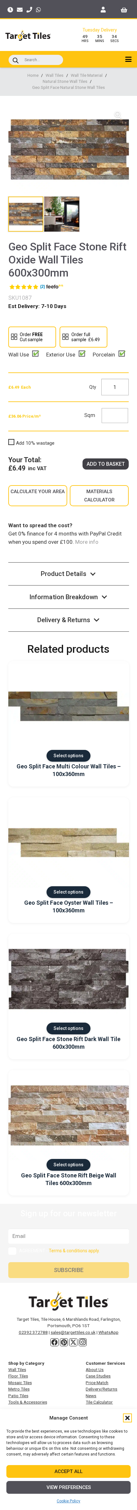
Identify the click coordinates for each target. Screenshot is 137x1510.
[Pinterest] (64, 1342)
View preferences (69, 1487)
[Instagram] (83, 1342)
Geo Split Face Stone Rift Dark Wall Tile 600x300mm (68, 1043)
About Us (95, 1369)
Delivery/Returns (101, 1388)
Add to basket (106, 464)
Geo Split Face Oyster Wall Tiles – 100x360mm (68, 906)
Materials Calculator (99, 496)
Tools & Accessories (27, 1402)
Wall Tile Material (87, 75)
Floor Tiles (18, 1375)
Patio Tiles (18, 1395)
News (91, 1395)
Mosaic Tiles (20, 1382)
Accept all (68, 1471)
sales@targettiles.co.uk (73, 1332)
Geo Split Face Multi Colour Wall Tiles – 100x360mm (69, 770)
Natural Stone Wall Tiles (65, 81)
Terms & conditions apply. (74, 1250)
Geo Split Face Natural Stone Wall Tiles (68, 87)
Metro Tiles (19, 1388)
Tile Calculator (99, 1402)
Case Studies (98, 1375)
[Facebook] (54, 1342)
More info (86, 542)
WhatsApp (108, 1332)
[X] (73, 1342)
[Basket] (124, 10)
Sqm (89, 415)
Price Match (97, 1382)
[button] (127, 1418)
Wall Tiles (54, 75)
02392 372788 (33, 1332)
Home (33, 75)
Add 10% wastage (35, 443)
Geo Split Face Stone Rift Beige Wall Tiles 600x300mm (68, 1179)
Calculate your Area (38, 491)
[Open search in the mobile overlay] (35, 60)
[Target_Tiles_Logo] (28, 35)
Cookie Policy (68, 1501)
